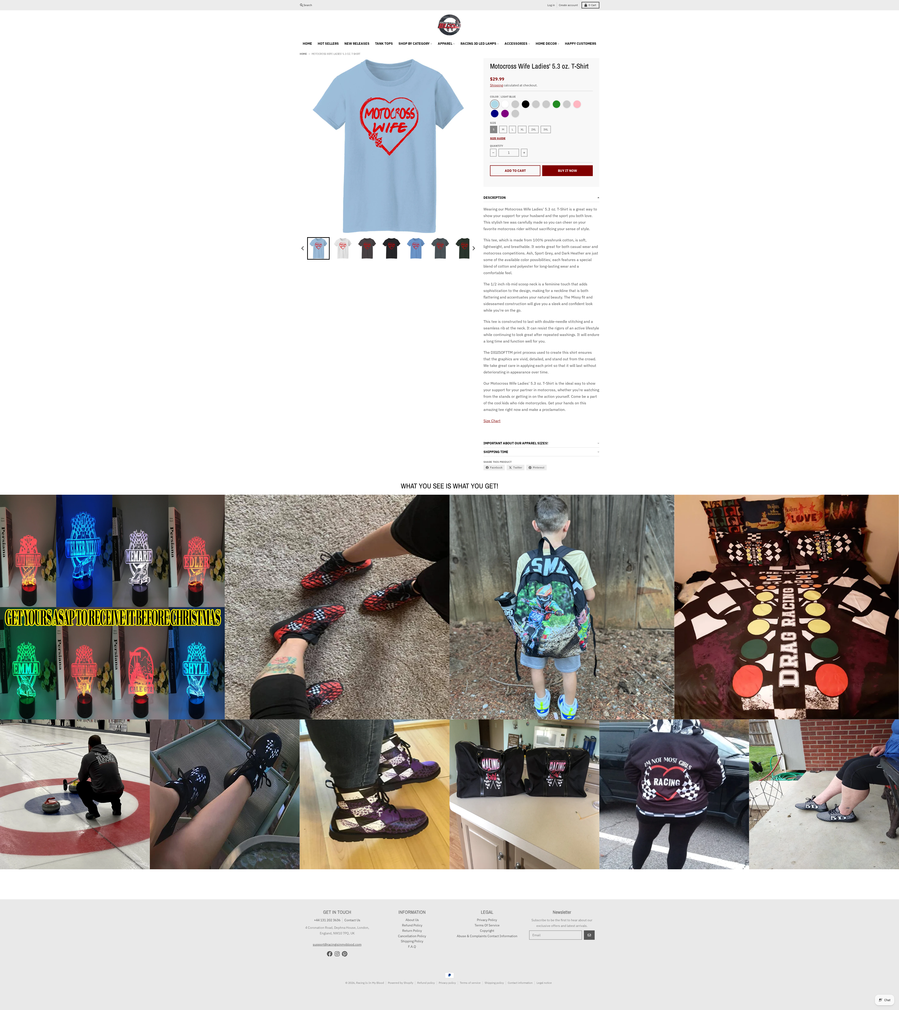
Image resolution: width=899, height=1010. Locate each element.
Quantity (496, 145)
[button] (318, 248)
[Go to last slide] (303, 248)
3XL (545, 129)
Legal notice (544, 982)
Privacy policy (447, 982)
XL (522, 129)
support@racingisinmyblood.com (337, 944)
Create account (568, 5)
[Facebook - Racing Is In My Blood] (329, 954)
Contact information (520, 982)
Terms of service (470, 982)
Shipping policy (494, 982)
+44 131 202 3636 (327, 920)
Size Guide (497, 138)
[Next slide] (473, 248)
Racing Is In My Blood (370, 982)
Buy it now (567, 171)
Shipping (496, 85)
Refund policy (426, 982)
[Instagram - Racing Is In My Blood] (337, 954)
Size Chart (492, 420)
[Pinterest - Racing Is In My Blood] (344, 954)
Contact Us (352, 920)
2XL (533, 129)
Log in (551, 5)
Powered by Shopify (400, 982)
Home (303, 53)
